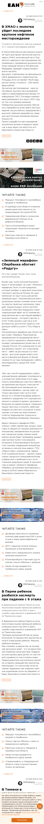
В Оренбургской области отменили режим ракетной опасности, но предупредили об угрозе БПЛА (22, 209)
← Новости (7, 11)
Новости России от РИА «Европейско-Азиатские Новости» (16, 5)
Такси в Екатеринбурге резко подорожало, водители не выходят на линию (22, 228)
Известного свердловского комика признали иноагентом (22, 554)
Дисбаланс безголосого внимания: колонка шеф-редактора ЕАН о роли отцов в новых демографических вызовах (23, 538)
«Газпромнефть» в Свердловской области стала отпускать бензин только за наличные (21, 764)
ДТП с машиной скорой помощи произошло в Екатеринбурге (21, 547)
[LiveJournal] (40, 141)
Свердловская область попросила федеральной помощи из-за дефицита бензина (22, 219)
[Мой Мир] (37, 141)
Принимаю (22, 820)
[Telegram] (34, 141)
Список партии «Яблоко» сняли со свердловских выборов (22, 742)
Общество (6, 135)
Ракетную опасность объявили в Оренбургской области (21, 236)
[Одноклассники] (31, 141)
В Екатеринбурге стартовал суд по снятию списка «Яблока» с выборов (22, 561)
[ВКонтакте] (27, 141)
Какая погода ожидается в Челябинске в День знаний (18, 567)
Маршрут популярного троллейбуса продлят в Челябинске (23, 201)
